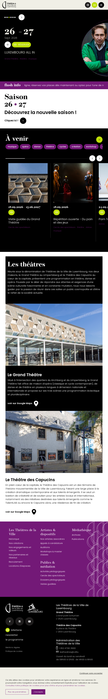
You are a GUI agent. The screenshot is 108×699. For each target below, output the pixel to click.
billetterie (16, 630)
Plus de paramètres (17, 692)
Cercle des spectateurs (19, 227)
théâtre (80, 227)
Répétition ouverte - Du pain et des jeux (73, 220)
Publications (78, 539)
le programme (14, 639)
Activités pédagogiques (52, 571)
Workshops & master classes (51, 553)
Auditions (45, 547)
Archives (76, 534)
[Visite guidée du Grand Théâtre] (28, 183)
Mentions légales (12, 647)
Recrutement (15, 561)
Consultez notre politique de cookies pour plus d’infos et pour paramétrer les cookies (45, 685)
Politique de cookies (13, 651)
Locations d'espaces (19, 566)
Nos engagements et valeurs (20, 549)
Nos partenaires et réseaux (18, 556)
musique (57, 230)
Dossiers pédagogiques (52, 579)
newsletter (11, 635)
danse (89, 227)
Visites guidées (48, 584)
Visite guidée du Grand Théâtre (24, 220)
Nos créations (16, 543)
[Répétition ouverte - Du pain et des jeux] (73, 183)
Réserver (23, 44)
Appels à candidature (51, 543)
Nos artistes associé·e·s (52, 539)
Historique (14, 539)
